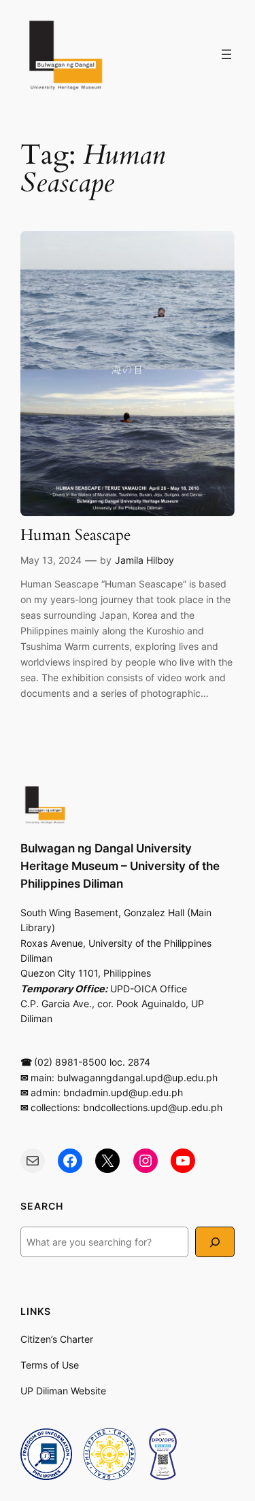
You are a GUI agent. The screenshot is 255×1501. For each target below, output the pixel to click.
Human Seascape (75, 535)
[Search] (215, 1242)
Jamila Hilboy (144, 560)
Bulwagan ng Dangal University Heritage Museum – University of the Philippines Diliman (120, 866)
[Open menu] (226, 54)
